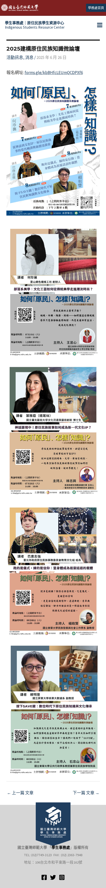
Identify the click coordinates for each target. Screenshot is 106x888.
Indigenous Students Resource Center (35, 25)
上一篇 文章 (20, 793)
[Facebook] (44, 877)
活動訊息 (14, 57)
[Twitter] (53, 877)
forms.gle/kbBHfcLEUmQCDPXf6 (54, 72)
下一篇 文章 (86, 793)
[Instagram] (62, 877)
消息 (29, 57)
